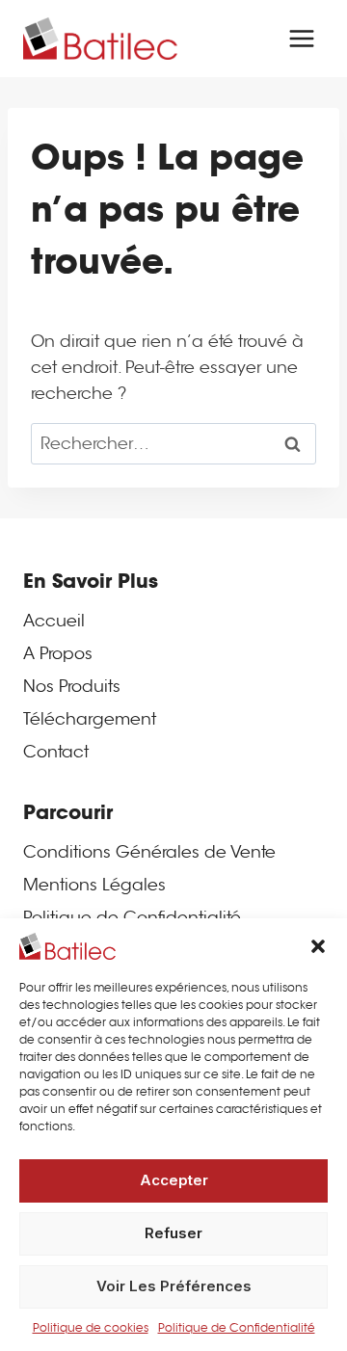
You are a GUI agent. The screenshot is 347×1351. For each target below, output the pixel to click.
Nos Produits (71, 686)
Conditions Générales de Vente (149, 852)
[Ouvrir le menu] (301, 38)
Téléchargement (89, 719)
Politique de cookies (90, 1327)
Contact (56, 752)
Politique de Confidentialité (236, 1327)
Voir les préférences (174, 1286)
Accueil (54, 621)
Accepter (174, 1180)
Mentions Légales (94, 885)
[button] (318, 946)
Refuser (173, 1233)
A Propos (58, 654)
